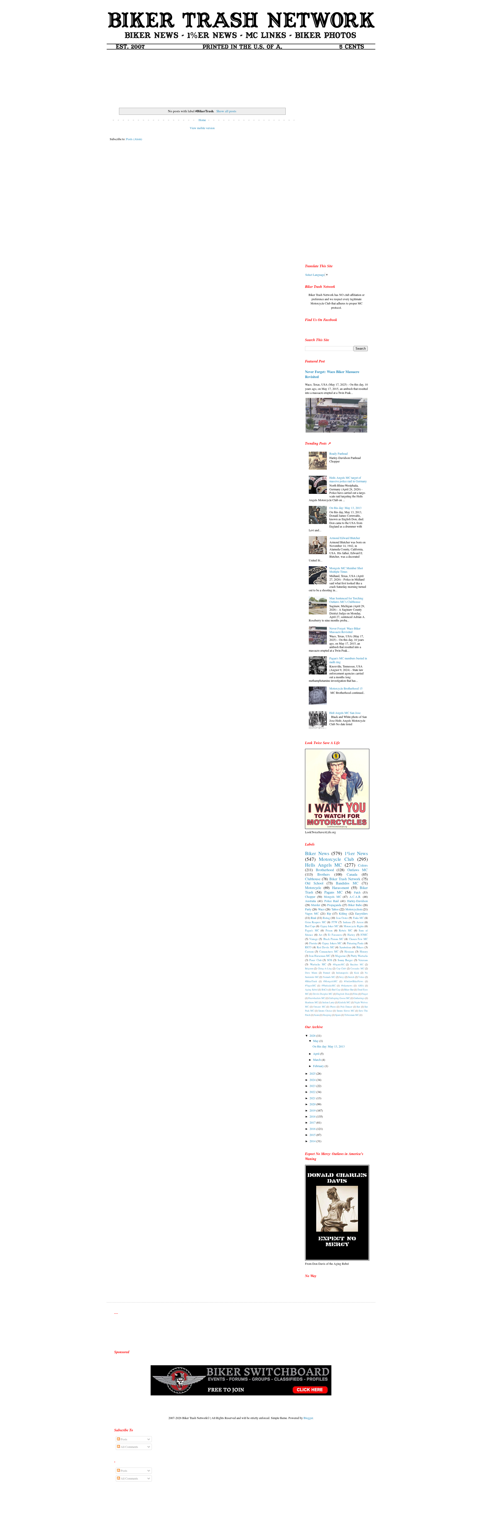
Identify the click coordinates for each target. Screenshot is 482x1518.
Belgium (309, 968)
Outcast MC (319, 1006)
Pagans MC (333, 892)
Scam (316, 1015)
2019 (313, 1110)
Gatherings (359, 998)
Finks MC (358, 918)
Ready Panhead (338, 453)
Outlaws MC (357, 869)
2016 (313, 1129)
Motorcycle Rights (354, 926)
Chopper (310, 897)
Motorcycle (313, 887)
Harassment (340, 887)
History (364, 951)
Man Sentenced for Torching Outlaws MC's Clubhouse (346, 600)
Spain (338, 1015)
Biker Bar (348, 989)
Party (308, 909)
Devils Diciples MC (323, 994)
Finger (365, 994)
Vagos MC (312, 913)
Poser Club (315, 960)
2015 (313, 1135)
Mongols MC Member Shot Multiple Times (346, 569)
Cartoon (309, 951)
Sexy (341, 977)
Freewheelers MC (316, 998)
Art (320, 934)
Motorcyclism (353, 909)
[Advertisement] (241, 75)
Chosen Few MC (358, 939)
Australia (310, 901)
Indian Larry (328, 1002)
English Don (342, 994)
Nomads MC (329, 977)
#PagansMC (339, 964)
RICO (308, 947)
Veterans (363, 960)
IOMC (364, 934)
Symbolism (345, 947)
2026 (313, 1035)
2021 (313, 1098)
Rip (329, 913)
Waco (321, 909)
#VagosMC (310, 985)
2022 (313, 1092)
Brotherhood (325, 869)
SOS (329, 960)
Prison (329, 930)
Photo (333, 1006)
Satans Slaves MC (345, 1010)
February (319, 1066)
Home (202, 120)
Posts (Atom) (134, 139)
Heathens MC (311, 1002)
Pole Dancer (346, 1006)
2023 (313, 1086)
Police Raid (331, 901)
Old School (314, 883)
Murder (315, 905)
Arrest (360, 922)
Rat (358, 1006)
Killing (343, 913)
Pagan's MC (312, 930)
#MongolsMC (330, 981)
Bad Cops (310, 926)
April (316, 1054)
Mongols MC (332, 897)
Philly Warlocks (359, 956)
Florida (313, 943)
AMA (361, 985)
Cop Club (341, 968)
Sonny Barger (345, 960)
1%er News (356, 853)
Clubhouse (312, 878)
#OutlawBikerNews (353, 981)
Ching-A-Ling (325, 968)
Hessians (349, 951)
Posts (123, 1439)
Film (355, 994)
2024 (313, 1080)
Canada (352, 874)
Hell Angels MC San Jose (344, 713)
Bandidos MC (347, 883)
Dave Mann (311, 972)
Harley (351, 934)
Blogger (308, 1418)
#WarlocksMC (329, 985)
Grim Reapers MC (315, 922)
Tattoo (335, 909)
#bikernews (346, 985)
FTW (334, 922)
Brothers (323, 874)
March (317, 1060)
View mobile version (202, 128)
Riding (326, 918)
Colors (363, 865)
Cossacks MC (357, 968)
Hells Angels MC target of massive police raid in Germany (348, 479)
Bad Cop (336, 989)
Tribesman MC (351, 1015)
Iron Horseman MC (319, 956)
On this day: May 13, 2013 (345, 508)
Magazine (340, 956)
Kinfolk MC (344, 1002)
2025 (313, 1073)
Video (361, 977)
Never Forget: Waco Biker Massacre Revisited (332, 374)
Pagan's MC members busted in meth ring (348, 660)
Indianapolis (342, 972)
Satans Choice (325, 1010)
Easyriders (361, 913)
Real (313, 918)
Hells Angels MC (323, 865)
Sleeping (327, 1015)
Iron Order (342, 918)
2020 (313, 1104)
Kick (356, 972)
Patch (357, 892)
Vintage (313, 939)
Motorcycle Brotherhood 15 (346, 688)
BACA (325, 989)
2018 (313, 1116)
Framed (326, 972)
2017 (313, 1122)
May (316, 1041)
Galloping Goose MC (339, 998)
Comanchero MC (328, 951)
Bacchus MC (357, 964)
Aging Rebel (311, 989)
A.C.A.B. (355, 897)
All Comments (129, 1447)
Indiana (347, 922)
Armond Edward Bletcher (344, 538)
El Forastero (335, 934)
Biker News (317, 853)
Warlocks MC (318, 964)
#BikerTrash (311, 981)
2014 (313, 1141)
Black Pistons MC (333, 939)
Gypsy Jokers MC (332, 943)
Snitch (351, 977)
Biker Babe (355, 905)
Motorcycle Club (336, 859)
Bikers (360, 947)
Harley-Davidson (357, 901)
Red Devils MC (325, 947)
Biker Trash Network (344, 878)
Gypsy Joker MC (329, 926)
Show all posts (226, 111)
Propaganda (334, 905)
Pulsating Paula (355, 943)
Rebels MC (345, 930)
